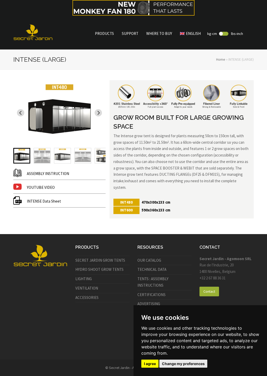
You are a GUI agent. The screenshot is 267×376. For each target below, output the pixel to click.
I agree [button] (150, 363)
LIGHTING (83, 278)
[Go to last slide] (20, 112)
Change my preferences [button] (183, 363)
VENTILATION (86, 288)
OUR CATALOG (149, 260)
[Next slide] (98, 112)
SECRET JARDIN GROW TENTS (100, 260)
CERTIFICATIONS (151, 294)
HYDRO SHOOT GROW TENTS (99, 269)
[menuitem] (21, 156)
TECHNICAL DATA (151, 269)
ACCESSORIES (87, 297)
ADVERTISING (148, 303)
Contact (209, 291)
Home (220, 59)
